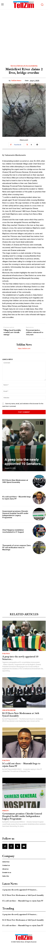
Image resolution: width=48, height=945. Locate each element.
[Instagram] (11, 846)
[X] (17, 846)
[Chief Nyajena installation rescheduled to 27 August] (39, 531)
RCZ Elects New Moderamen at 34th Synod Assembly (15, 481)
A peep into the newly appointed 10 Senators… (24, 461)
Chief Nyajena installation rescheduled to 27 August (13, 531)
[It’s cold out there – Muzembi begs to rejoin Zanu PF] (39, 497)
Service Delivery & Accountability (24, 66)
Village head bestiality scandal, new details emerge (12, 332)
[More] (37, 144)
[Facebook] (4, 846)
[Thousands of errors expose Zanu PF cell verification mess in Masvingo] (39, 547)
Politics (6, 653)
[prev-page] (37, 423)
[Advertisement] (24, 35)
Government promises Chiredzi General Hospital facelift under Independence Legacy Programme (15, 514)
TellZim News (16, 80)
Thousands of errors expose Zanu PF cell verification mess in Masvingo (16, 547)
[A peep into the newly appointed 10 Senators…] (24, 445)
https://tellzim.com (24, 348)
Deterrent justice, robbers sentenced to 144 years (34, 332)
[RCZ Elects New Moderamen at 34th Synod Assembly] (39, 481)
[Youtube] (23, 846)
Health (5, 810)
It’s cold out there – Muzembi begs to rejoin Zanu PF (21, 764)
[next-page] (41, 423)
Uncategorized (9, 710)
